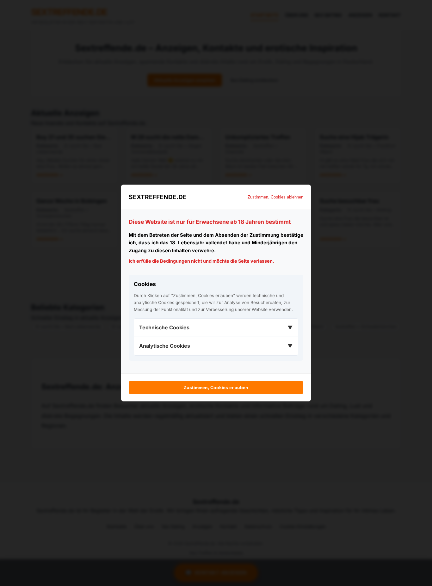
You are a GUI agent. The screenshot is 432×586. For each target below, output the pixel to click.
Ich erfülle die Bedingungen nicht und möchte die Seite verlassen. (201, 261)
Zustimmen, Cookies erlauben (216, 387)
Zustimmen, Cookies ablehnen (275, 197)
